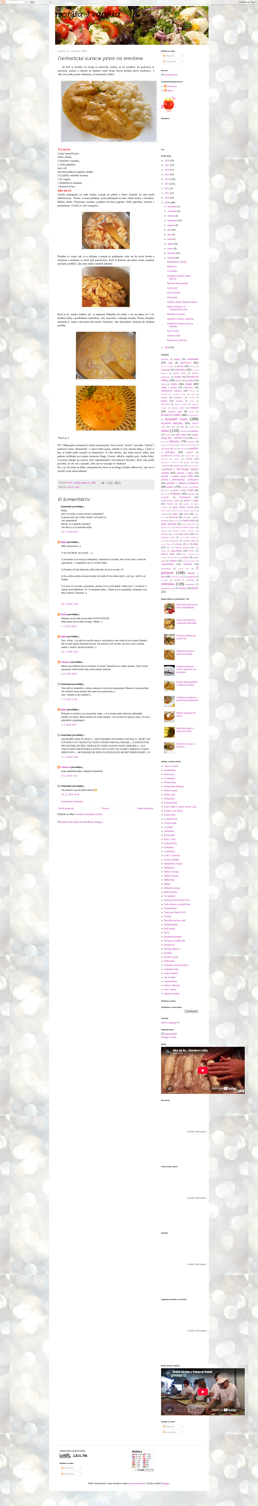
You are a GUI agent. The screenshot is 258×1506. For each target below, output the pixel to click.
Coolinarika (169, 778)
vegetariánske (167, 564)
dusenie (178, 380)
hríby (163, 384)
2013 (167, 184)
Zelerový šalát (173, 335)
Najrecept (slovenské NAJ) (177, 900)
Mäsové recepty (171, 871)
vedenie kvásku (189, 561)
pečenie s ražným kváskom (182, 483)
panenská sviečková (170, 462)
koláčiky (179, 401)
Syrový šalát (173, 331)
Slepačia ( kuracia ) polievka (180, 319)
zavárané (164, 580)
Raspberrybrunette (172, 936)
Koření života (170, 843)
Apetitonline (170, 770)
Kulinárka (168, 847)
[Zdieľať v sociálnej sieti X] (113, 482)
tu (68, 437)
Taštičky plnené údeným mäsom (182, 302)
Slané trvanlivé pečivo (185, 527)
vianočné (187, 564)
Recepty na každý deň (174, 940)
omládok (189, 452)
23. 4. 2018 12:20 (69, 651)
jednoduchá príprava (171, 390)
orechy (188, 456)
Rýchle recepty (171, 957)
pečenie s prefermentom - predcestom (179, 479)
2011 (167, 193)
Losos (172, 427)
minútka (183, 431)
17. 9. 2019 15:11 (69, 776)
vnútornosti (166, 568)
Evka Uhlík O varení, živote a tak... (181, 806)
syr (187, 544)
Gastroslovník (170, 819)
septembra (173, 220)
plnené (164, 494)
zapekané (191, 576)
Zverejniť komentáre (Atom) (89, 814)
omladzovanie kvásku (170, 455)
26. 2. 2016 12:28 (69, 604)
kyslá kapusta (192, 415)
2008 (167, 347)
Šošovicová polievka (177, 340)
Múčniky (174, 441)
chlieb (188, 384)
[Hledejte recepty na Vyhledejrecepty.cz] (169, 1037)
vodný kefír (183, 569)
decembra (172, 206)
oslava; (177, 459)
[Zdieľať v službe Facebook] (116, 482)
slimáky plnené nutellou (183, 531)
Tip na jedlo (169, 977)
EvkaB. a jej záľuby (173, 810)
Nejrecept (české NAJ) (175, 912)
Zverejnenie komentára (72, 801)
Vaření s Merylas (172, 985)
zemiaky (183, 588)
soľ (173, 534)
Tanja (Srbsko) (171, 973)
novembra (173, 211)
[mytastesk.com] (169, 74)
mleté (168, 434)
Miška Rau (169, 879)
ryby (186, 514)
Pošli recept (169, 928)
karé (193, 394)
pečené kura (179, 465)
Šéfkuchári (169, 961)
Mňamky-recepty (172, 888)
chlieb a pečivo (169, 387)
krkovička (165, 404)
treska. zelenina (188, 554)
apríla (170, 243)
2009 (167, 202)
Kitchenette (169, 835)
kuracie (71, 487)
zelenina (167, 584)
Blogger (165, 1483)
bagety (177, 359)
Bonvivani (169, 774)
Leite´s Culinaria (172, 855)
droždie (177, 377)
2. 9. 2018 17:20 (69, 699)
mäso (77, 487)
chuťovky (188, 387)
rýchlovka (173, 517)
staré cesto (184, 534)
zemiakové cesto (168, 588)
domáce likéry (179, 373)
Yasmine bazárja (171, 993)
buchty (180, 366)
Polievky (176, 493)
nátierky (191, 441)
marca (171, 248)
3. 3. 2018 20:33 (69, 626)
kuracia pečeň (178, 408)
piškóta (195, 487)
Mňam (167, 884)
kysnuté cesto (176, 419)
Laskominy (169, 851)
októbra (171, 216)
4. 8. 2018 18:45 (69, 673)
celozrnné (165, 370)
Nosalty (167, 916)
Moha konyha (170, 892)
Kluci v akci (170, 839)
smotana (164, 534)
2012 (167, 188)
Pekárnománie (171, 924)
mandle (192, 427)
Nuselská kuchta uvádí (174, 920)
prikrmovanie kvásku (170, 500)
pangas (187, 462)
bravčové (186, 362)
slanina (164, 531)
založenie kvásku (178, 577)
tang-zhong (176, 550)
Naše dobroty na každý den (177, 904)
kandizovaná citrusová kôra (173, 394)
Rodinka (168, 953)
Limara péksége (171, 859)
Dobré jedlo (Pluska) (174, 786)
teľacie (191, 551)
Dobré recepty (171, 790)
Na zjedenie (169, 896)
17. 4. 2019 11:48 (69, 757)
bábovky (164, 359)
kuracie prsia (175, 411)
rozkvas (164, 514)
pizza (167, 490)
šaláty (195, 544)
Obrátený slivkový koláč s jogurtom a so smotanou (186, 669)
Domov (105, 808)
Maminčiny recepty (173, 863)
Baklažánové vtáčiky (177, 262)
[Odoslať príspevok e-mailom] (102, 482)
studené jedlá (189, 541)
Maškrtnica (169, 867)
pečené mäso (193, 466)
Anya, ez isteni (171, 766)
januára (171, 257)
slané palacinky (188, 524)
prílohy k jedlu (191, 500)
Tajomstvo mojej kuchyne (176, 965)
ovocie (189, 459)
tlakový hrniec (168, 554)
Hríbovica (171, 266)
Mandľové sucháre (176, 314)
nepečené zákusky (168, 445)
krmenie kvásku (181, 404)
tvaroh (163, 558)
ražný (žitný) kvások (182, 507)
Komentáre (170, 61)
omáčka (183, 449)
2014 (167, 179)
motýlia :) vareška (87, 14)
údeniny (173, 560)
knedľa (192, 398)
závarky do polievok (184, 580)
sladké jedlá (188, 520)
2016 (167, 169)
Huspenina (172, 297)
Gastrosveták (170, 823)
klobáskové (178, 397)
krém (192, 401)
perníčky (185, 487)
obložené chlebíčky (187, 445)
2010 (167, 197)
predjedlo (165, 497)
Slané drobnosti (168, 524)
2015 (167, 174)
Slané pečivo (166, 527)
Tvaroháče (172, 271)
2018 (167, 160)
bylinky (192, 366)
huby (174, 384)
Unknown (65, 662)
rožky (175, 514)
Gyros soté (172, 288)
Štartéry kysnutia (182, 547)
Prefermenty (185, 497)
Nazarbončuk (170, 908)
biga (171, 362)
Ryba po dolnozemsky (177, 283)
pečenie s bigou (185, 473)
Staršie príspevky (145, 808)
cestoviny (180, 369)
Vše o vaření (170, 989)
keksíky (164, 397)
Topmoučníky (170, 981)
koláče (164, 401)
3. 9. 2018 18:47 (69, 724)
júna (170, 234)
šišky (168, 548)
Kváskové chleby (171, 414)
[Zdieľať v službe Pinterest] (119, 482)
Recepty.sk (169, 944)
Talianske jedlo (171, 969)
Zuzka (63, 614)
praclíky (191, 494)
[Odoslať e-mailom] (108, 482)
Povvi (167, 932)
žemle (195, 588)
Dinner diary (170, 782)
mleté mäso (180, 434)
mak (182, 427)
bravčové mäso (167, 366)
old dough (165, 448)
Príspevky (170, 56)
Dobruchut (169, 798)
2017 (167, 165)
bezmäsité (192, 359)
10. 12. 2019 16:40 (70, 794)
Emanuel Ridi (170, 802)
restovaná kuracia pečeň (185, 511)
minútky (194, 431)
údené (186, 557)
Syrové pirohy (174, 292)
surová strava (166, 544)
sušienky (178, 544)
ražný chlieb (166, 511)
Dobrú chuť (169, 794)
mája (170, 239)
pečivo (171, 486)
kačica (192, 391)
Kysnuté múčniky (172, 423)
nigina (63, 542)
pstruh (186, 504)
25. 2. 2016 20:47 (69, 531)
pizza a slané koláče (183, 490)
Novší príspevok (66, 808)
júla (170, 230)
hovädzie (189, 380)
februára (172, 253)
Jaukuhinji (169, 831)
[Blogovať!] (110, 482)
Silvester (175, 521)
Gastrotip (168, 827)
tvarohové (175, 558)
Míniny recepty (171, 875)
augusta (171, 225)
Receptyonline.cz (172, 949)
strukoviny (173, 541)
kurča (191, 412)
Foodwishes (169, 814)
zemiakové (190, 584)
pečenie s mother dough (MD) (177, 476)
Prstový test (172, 504)
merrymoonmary (138, 1483)
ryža (184, 517)
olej (175, 449)
